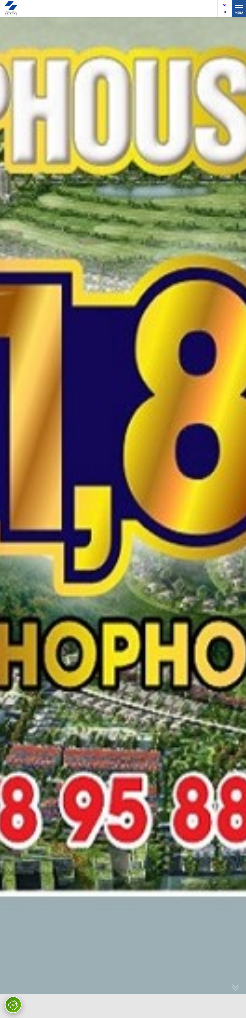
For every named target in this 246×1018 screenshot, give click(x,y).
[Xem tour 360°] (13, 1004)
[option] (123, 517)
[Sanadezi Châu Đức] (11, 8)
